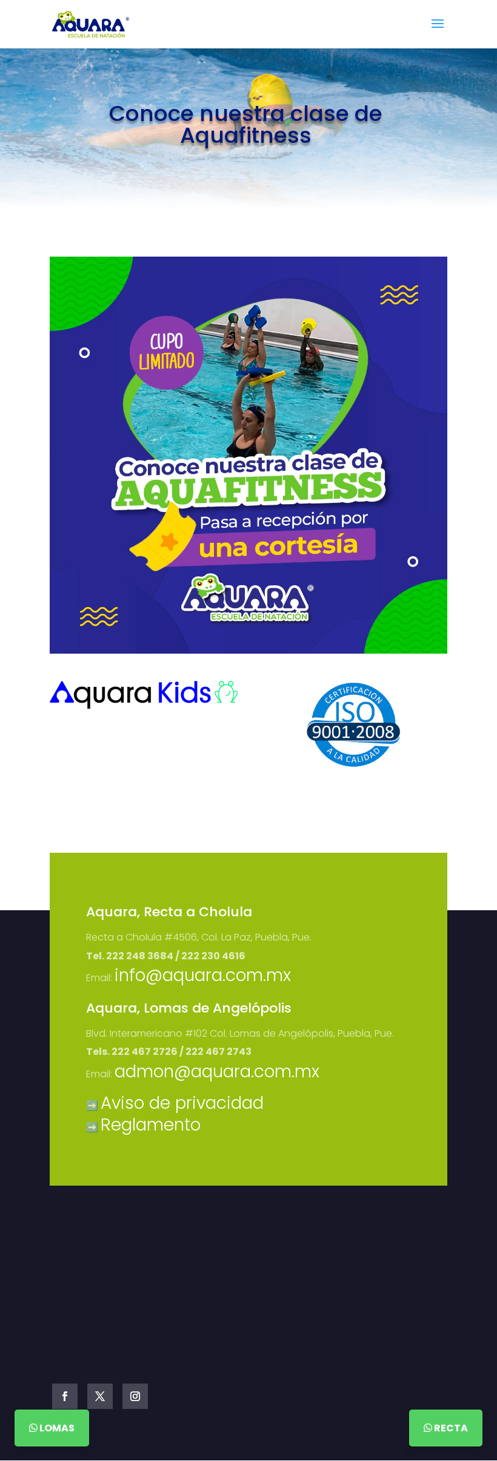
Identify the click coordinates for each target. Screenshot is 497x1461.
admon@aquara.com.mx (217, 1071)
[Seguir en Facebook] (65, 1396)
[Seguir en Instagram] (135, 1396)
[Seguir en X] (100, 1396)
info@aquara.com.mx (203, 975)
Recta (450, 1428)
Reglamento (151, 1125)
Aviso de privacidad (182, 1103)
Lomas (56, 1428)
